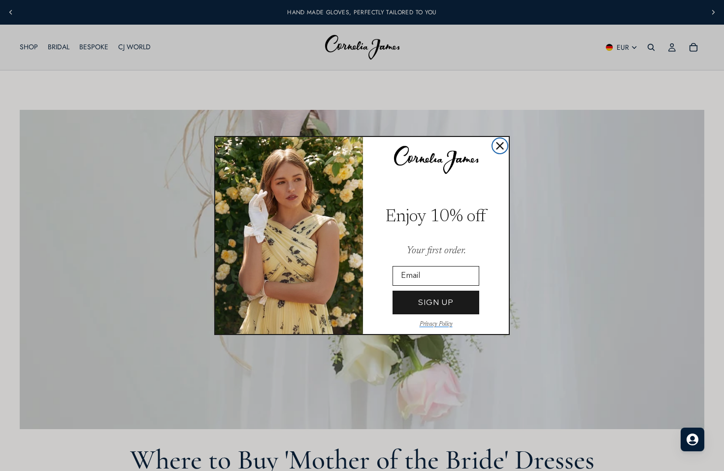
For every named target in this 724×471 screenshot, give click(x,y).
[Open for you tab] (692, 439)
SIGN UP (436, 302)
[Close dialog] (500, 146)
